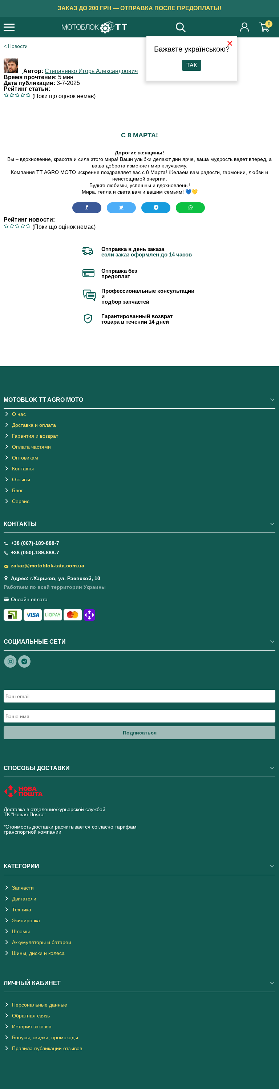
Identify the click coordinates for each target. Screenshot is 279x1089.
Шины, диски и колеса (38, 953)
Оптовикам (25, 458)
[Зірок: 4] (22, 95)
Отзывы (21, 479)
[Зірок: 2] (12, 95)
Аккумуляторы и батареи (41, 942)
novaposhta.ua (64, 814)
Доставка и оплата (34, 425)
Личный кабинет (245, 27)
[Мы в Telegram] (24, 661)
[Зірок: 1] (6, 95)
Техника (21, 909)
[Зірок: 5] (28, 95)
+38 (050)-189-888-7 (35, 552)
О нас (19, 414)
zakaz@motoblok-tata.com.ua (47, 565)
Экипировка (26, 920)
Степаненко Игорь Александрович (91, 71)
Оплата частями (31, 447)
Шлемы (21, 931)
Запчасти (23, 888)
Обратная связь (31, 1016)
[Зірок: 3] (17, 95)
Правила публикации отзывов (47, 1048)
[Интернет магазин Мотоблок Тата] (94, 28)
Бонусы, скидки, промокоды (45, 1037)
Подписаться (140, 733)
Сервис (20, 501)
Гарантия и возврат (35, 436)
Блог (17, 490)
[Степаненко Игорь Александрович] (13, 71)
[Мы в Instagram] (10, 661)
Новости (18, 46)
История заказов (31, 1026)
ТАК (191, 65)
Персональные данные (39, 1005)
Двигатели (24, 899)
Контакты (23, 468)
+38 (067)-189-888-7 (35, 543)
